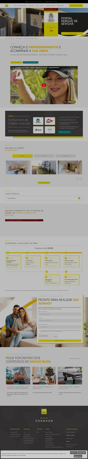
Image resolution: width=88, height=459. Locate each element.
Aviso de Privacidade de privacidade (8, 455)
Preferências (74, 452)
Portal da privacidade (21, 455)
